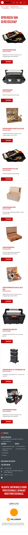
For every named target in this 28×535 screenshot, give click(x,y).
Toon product (8, 61)
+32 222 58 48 (5, 465)
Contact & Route (6, 441)
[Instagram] (1, 478)
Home (2, 6)
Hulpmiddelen (6, 8)
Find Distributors (20, 446)
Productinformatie (14, 6)
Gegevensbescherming (8, 446)
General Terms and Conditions (7, 449)
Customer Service (20, 448)
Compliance (5, 452)
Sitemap (4, 455)
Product (7, 6)
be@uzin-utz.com (8, 474)
